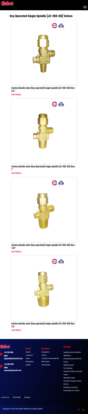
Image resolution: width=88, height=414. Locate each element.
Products (46, 348)
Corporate (29, 355)
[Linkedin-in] (84, 410)
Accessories (46, 365)
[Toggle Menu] (85, 7)
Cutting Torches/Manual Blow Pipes (50, 359)
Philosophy (29, 361)
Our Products (19, 11)
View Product (16, 95)
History (28, 352)
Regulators (45, 352)
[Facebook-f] (79, 410)
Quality (28, 365)
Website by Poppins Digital (33, 409)
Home (12, 11)
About (28, 348)
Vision (28, 358)
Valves (27, 11)
